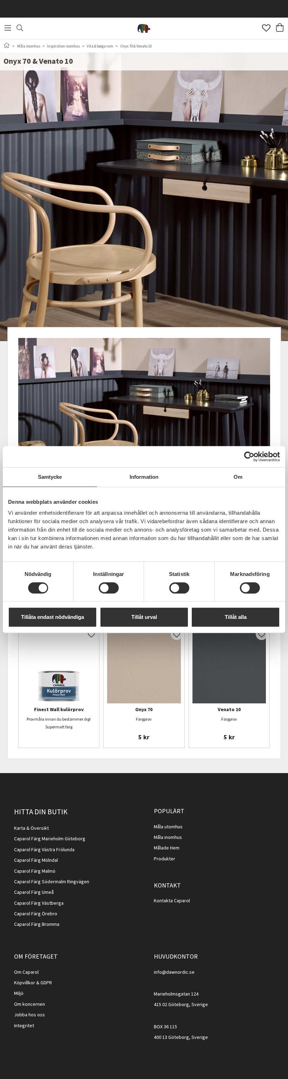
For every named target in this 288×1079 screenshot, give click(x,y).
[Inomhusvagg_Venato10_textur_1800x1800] (229, 667)
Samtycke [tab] (50, 477)
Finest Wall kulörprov (59, 710)
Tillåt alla (236, 617)
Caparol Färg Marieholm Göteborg (49, 838)
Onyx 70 (143, 710)
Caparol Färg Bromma (36, 924)
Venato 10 (229, 710)
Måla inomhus (28, 46)
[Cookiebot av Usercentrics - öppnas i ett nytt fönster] (249, 456)
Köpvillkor (24, 982)
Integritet (24, 1025)
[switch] (109, 588)
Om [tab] (238, 477)
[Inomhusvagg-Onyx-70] (144, 667)
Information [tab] (144, 477)
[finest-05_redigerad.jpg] (59, 667)
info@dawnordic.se (174, 972)
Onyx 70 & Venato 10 (136, 46)
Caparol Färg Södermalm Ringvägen (51, 881)
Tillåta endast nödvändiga (52, 617)
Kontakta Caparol (172, 900)
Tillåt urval (144, 617)
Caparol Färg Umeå (34, 892)
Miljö (19, 993)
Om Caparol (26, 972)
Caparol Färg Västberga (39, 903)
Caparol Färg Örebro (35, 913)
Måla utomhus (168, 826)
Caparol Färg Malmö (34, 871)
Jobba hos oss (29, 1014)
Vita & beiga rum (100, 46)
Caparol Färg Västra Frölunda (44, 849)
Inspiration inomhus (63, 46)
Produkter (164, 858)
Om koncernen (29, 1004)
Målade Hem (166, 848)
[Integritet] (34, 1025)
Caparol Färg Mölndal (36, 860)
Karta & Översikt (31, 828)
